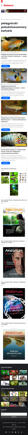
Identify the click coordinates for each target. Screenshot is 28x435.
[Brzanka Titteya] (5, 404)
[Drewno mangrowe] (23, 399)
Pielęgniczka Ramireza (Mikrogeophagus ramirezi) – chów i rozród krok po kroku (13, 88)
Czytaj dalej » (6, 66)
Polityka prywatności (10, 426)
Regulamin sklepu (18, 426)
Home (3, 19)
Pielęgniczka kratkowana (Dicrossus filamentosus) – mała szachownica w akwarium (13, 119)
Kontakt (23, 426)
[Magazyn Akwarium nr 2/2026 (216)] (23, 404)
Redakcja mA (4, 52)
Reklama (14, 428)
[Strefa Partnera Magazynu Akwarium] (14, 394)
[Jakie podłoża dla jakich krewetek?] (5, 377)
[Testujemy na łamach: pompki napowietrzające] (5, 383)
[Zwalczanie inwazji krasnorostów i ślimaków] (23, 383)
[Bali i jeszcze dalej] (5, 399)
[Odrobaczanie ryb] (23, 377)
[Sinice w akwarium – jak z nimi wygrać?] (23, 372)
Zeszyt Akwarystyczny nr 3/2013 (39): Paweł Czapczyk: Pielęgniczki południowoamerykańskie (13, 151)
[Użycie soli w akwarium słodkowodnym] (14, 377)
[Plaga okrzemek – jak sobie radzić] (14, 372)
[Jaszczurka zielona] (14, 399)
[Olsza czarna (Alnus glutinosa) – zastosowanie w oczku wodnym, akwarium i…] (23, 394)
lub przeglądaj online (14, 246)
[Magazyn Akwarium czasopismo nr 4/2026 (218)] (5, 394)
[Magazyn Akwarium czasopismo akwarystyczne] (8, 5)
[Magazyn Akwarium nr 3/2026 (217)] (14, 404)
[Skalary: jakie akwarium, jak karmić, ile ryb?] (5, 372)
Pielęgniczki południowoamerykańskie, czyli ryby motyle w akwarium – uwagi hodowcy (14, 56)
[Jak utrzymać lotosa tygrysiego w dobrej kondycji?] (14, 383)
